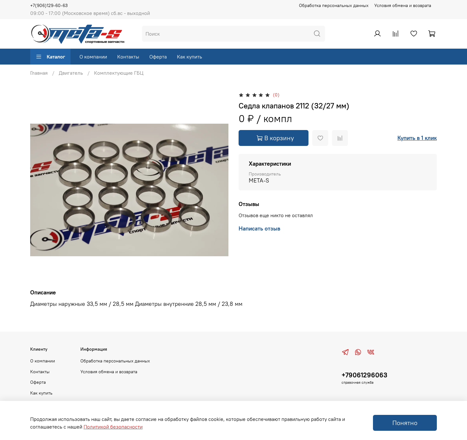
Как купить (189, 56)
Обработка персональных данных (334, 5)
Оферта (158, 56)
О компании (93, 56)
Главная (39, 73)
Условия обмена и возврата (402, 5)
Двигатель (71, 73)
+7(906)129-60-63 (49, 5)
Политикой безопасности (113, 426)
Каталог (56, 56)
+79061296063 (364, 375)
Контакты (128, 56)
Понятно (404, 423)
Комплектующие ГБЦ (119, 73)
